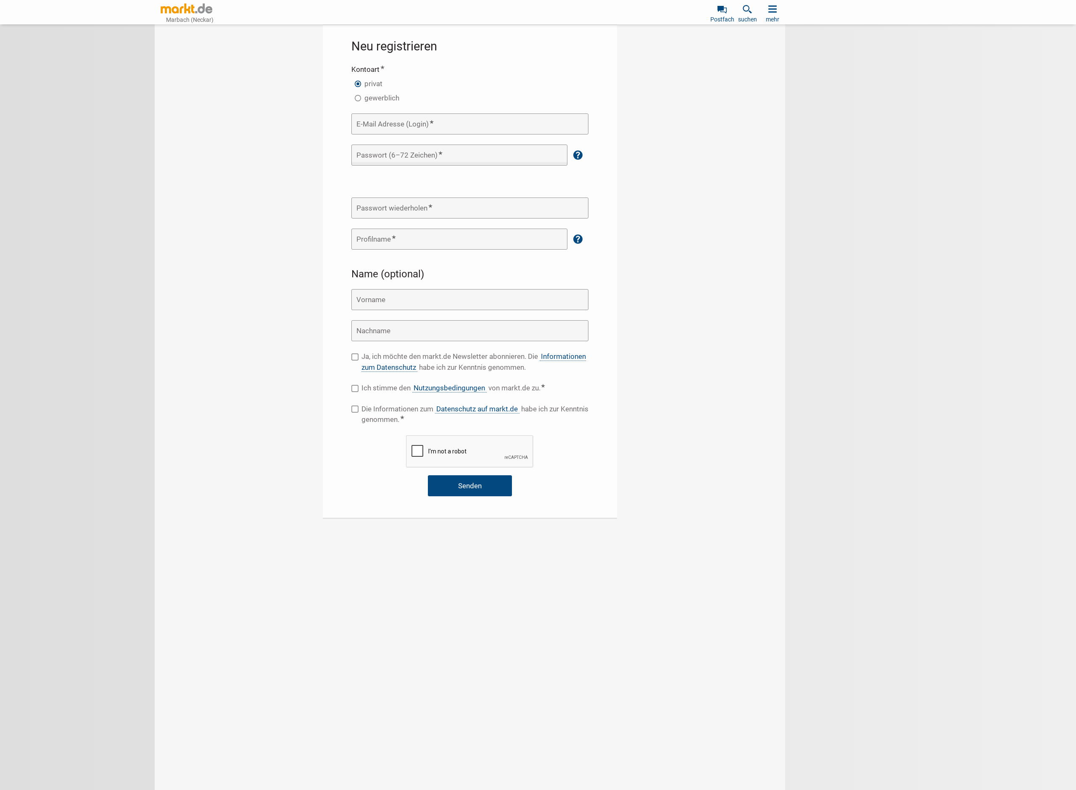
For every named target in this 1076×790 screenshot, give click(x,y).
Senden (470, 486)
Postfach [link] (722, 19)
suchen (747, 19)
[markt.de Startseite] (186, 8)
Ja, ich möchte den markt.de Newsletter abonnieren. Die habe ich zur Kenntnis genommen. (473, 361)
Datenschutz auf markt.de (477, 409)
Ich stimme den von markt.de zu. (474, 387)
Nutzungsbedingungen (449, 388)
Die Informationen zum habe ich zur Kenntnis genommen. (474, 414)
